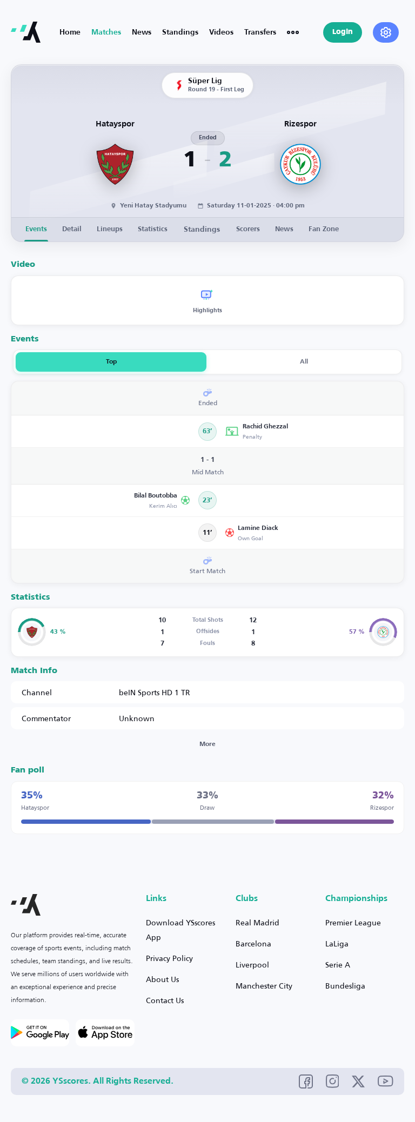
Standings (180, 32)
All (304, 362)
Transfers (260, 32)
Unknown (137, 718)
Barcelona (253, 943)
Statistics (153, 229)
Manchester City (264, 985)
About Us (162, 979)
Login (342, 32)
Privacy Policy (169, 958)
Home (70, 32)
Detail (72, 229)
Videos (221, 32)
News (141, 32)
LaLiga (337, 943)
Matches (106, 32)
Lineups (110, 229)
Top (111, 362)
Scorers (248, 229)
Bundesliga (345, 985)
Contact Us (165, 1000)
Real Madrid (257, 922)
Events (36, 229)
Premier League (353, 922)
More (207, 744)
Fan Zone (324, 229)
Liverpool (252, 964)
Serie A (337, 964)
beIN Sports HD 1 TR (154, 692)
